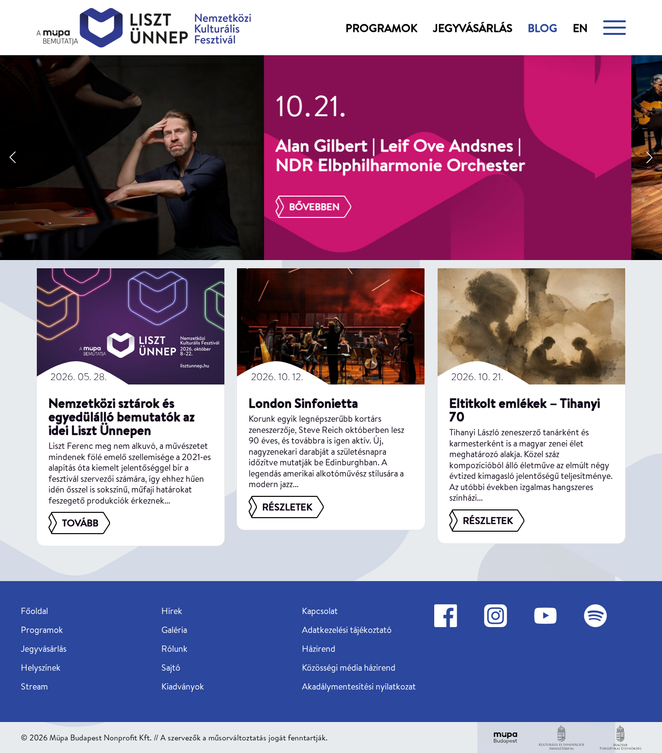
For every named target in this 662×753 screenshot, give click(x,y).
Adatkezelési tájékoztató (347, 630)
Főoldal (34, 611)
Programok (381, 27)
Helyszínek (41, 667)
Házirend (318, 649)
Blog (542, 27)
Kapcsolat (320, 611)
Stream (34, 686)
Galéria (174, 630)
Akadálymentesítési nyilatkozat (359, 686)
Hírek (171, 611)
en (580, 27)
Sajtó (170, 667)
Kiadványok (182, 686)
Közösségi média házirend (348, 667)
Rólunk (174, 649)
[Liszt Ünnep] (143, 27)
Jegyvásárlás (472, 27)
